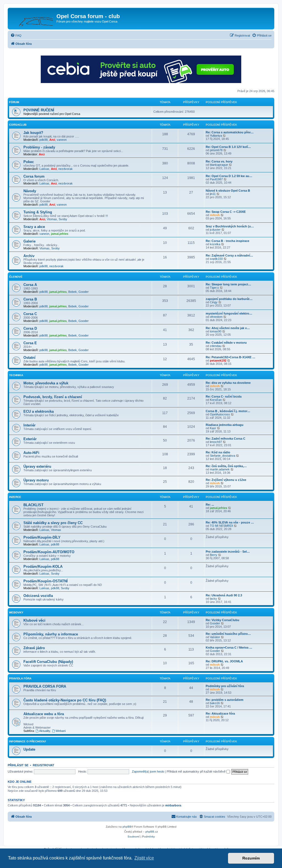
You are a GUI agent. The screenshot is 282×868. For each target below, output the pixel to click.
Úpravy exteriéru (37, 466)
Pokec (28, 162)
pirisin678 (216, 150)
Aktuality (44, 730)
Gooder (83, 291)
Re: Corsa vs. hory (219, 161)
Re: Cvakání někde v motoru (226, 342)
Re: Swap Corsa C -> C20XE (226, 211)
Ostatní (29, 358)
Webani (61, 730)
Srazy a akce (34, 227)
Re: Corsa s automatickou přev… (230, 132)
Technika (16, 375)
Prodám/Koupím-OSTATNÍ (45, 581)
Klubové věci (34, 620)
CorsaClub (17, 124)
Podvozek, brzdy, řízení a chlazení (52, 397)
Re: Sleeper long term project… (228, 284)
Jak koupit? (33, 133)
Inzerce (15, 496)
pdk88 (43, 139)
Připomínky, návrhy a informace (50, 634)
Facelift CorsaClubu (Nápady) (48, 662)
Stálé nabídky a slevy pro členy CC (53, 523)
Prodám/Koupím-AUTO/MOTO (48, 552)
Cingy (214, 302)
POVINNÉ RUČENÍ (38, 110)
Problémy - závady (39, 147)
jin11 (213, 193)
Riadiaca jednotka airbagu (224, 424)
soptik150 (216, 258)
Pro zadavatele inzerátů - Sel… (228, 551)
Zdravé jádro (34, 648)
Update (29, 749)
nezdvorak (65, 168)
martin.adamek (220, 469)
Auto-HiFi (31, 453)
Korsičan (216, 399)
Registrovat (43, 765)
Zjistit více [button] (144, 858)
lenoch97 (216, 441)
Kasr (213, 428)
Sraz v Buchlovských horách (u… (230, 226)
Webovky (16, 612)
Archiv (28, 256)
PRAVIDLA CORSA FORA (44, 686)
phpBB (127, 826)
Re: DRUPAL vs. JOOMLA (224, 661)
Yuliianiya (216, 135)
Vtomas (52, 219)
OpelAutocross (220, 414)
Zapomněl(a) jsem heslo (148, 771)
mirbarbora (173, 805)
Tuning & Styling (37, 212)
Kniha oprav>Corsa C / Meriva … (229, 647)
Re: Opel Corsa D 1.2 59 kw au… (229, 176)
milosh (215, 215)
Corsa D (30, 328)
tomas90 (215, 331)
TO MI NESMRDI (221, 525)
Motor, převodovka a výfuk (45, 383)
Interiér (29, 425)
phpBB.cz (151, 831)
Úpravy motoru (36, 480)
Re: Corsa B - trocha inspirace (227, 241)
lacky (213, 598)
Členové (16, 276)
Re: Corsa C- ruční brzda (224, 396)
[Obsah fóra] (32, 18)
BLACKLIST (33, 505)
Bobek (72, 291)
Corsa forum (34, 176)
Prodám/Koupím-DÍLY (42, 537)
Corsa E (30, 343)
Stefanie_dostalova (222, 455)
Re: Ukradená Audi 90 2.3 (224, 595)
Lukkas (44, 168)
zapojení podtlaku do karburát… (229, 299)
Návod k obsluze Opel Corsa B (228, 190)
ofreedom (216, 316)
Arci (52, 139)
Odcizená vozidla (38, 596)
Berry (213, 554)
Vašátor (215, 637)
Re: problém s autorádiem (224, 699)
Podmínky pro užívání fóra (225, 686)
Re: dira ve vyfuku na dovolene (228, 382)
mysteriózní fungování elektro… (229, 313)
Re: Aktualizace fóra (220, 713)
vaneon (62, 139)
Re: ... (210, 504)
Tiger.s (214, 287)
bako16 (215, 703)
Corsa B (30, 299)
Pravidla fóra (20, 678)
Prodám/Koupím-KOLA (43, 566)
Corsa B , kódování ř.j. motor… (228, 411)
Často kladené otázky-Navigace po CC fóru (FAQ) (64, 700)
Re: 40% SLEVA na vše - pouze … (230, 522)
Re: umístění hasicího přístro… (228, 633)
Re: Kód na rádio (218, 452)
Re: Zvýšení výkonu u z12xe (226, 479)
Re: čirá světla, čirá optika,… (226, 466)
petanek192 (218, 360)
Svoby (63, 219)
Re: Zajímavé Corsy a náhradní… (229, 255)
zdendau (215, 346)
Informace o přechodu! (27, 741)
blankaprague (219, 164)
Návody (29, 191)
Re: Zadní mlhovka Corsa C (225, 438)
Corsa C (30, 314)
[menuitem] (15, 35)
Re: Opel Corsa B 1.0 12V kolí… (228, 146)
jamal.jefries (59, 233)
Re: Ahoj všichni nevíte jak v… (228, 328)
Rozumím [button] (251, 858)
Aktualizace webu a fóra (43, 714)
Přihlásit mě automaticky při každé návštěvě (196, 771)
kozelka (215, 244)
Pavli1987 (216, 179)
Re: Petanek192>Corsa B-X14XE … (230, 357)
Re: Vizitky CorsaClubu (222, 620)
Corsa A (30, 285)
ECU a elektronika (38, 411)
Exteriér (30, 439)
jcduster (215, 229)
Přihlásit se (18, 765)
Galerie (29, 241)
